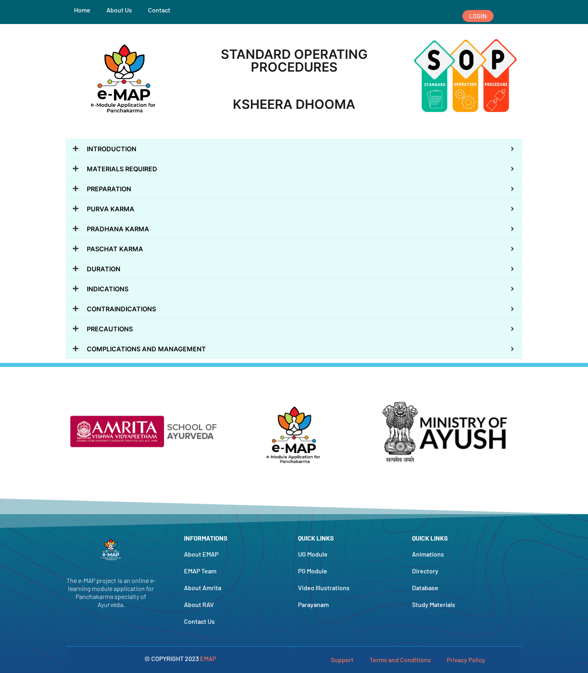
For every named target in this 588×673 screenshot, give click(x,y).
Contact (159, 10)
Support (342, 659)
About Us (119, 10)
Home (82, 10)
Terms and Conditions (400, 659)
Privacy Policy (466, 659)
